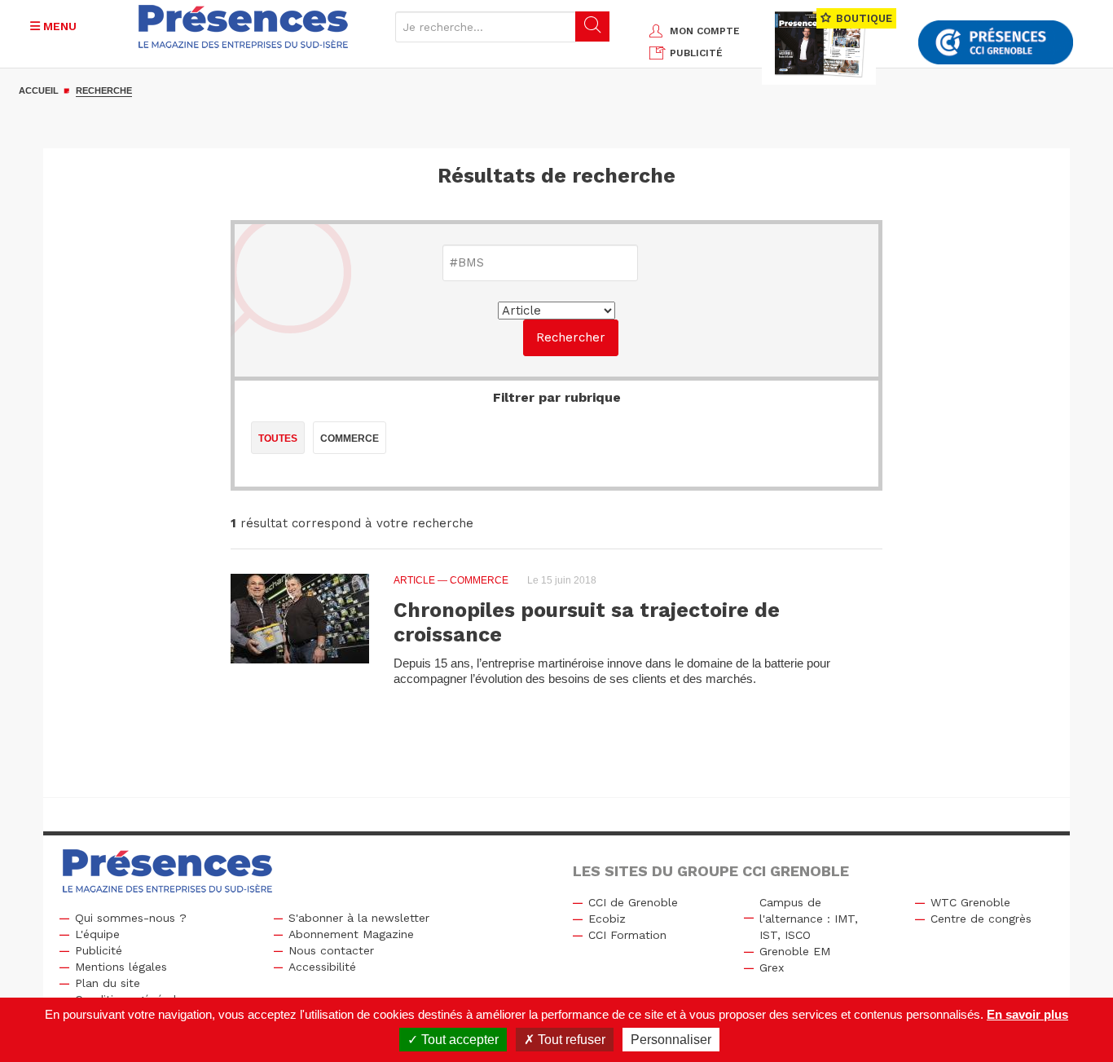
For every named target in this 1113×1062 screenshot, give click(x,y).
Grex (771, 967)
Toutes (277, 438)
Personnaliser (671, 1040)
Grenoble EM (794, 951)
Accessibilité (322, 966)
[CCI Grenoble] (995, 42)
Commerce (349, 438)
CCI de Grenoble (633, 902)
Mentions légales (121, 966)
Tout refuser (570, 1040)
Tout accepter (458, 1040)
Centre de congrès (981, 918)
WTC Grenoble (970, 902)
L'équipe (97, 934)
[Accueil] (244, 26)
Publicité (98, 950)
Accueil (39, 90)
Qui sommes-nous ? (131, 917)
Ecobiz (607, 918)
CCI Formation (627, 934)
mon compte (705, 31)
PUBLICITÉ (696, 53)
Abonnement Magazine (351, 934)
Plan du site (107, 982)
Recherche (104, 90)
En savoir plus (1027, 1014)
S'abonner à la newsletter (358, 917)
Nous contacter (331, 950)
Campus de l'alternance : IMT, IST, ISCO (808, 918)
